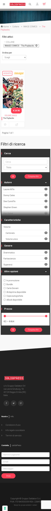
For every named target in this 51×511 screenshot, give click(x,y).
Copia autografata (15, 296)
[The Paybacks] (13, 92)
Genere (8, 245)
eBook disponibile (14, 300)
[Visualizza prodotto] (17, 124)
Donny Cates (25, 195)
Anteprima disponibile (16, 292)
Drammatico (25, 252)
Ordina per (7, 53)
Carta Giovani (12, 288)
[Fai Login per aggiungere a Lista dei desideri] (5, 124)
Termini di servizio (13, 435)
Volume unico (26, 239)
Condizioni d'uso (13, 425)
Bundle (10, 284)
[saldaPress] (17, 4)
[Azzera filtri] (13, 176)
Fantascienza (25, 258)
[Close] (36, 46)
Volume (7, 227)
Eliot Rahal (25, 213)
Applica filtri (34, 176)
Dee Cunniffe (25, 201)
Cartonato (26, 233)
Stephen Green (25, 207)
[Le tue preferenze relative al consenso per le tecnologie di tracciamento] (5, 508)
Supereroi (25, 264)
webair (35, 505)
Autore (8, 182)
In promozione (13, 280)
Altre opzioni (11, 271)
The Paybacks (8, 118)
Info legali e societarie (15, 430)
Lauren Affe (25, 189)
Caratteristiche (12, 220)
